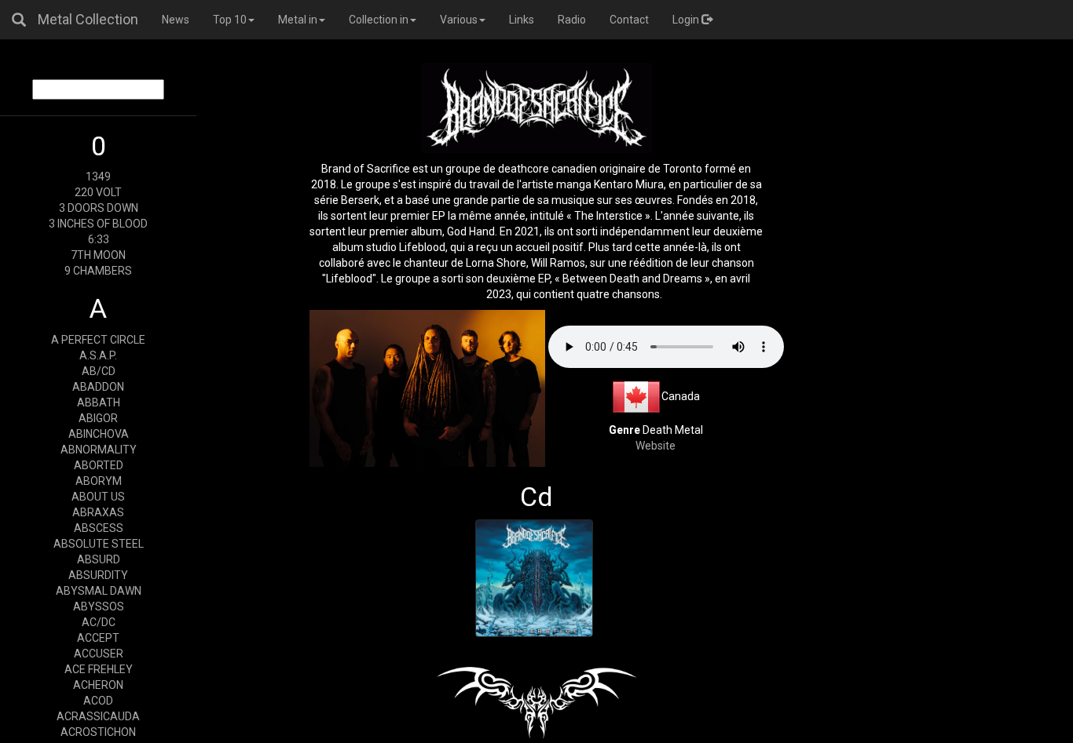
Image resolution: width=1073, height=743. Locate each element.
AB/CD (98, 371)
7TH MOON (98, 255)
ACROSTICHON (98, 732)
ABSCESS (98, 528)
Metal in (297, 19)
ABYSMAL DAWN (98, 591)
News (175, 19)
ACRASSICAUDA (98, 716)
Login (686, 19)
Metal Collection (88, 19)
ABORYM (98, 481)
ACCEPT (98, 638)
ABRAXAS (98, 512)
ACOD (98, 700)
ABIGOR (98, 418)
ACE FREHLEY (98, 669)
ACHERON (98, 685)
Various (459, 19)
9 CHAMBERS (98, 270)
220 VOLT (98, 192)
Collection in (378, 19)
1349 (98, 176)
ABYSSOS (98, 606)
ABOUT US (98, 496)
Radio (572, 19)
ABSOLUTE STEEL (98, 543)
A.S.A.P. (98, 355)
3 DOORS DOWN (98, 208)
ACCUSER (98, 653)
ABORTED (98, 465)
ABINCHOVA (98, 434)
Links (521, 19)
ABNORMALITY (98, 449)
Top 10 (230, 19)
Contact (629, 19)
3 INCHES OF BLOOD (98, 223)
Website (655, 445)
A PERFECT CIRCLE (98, 339)
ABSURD (98, 559)
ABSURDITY (98, 575)
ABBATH (98, 402)
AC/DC (98, 622)
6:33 (98, 239)
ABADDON (98, 387)
